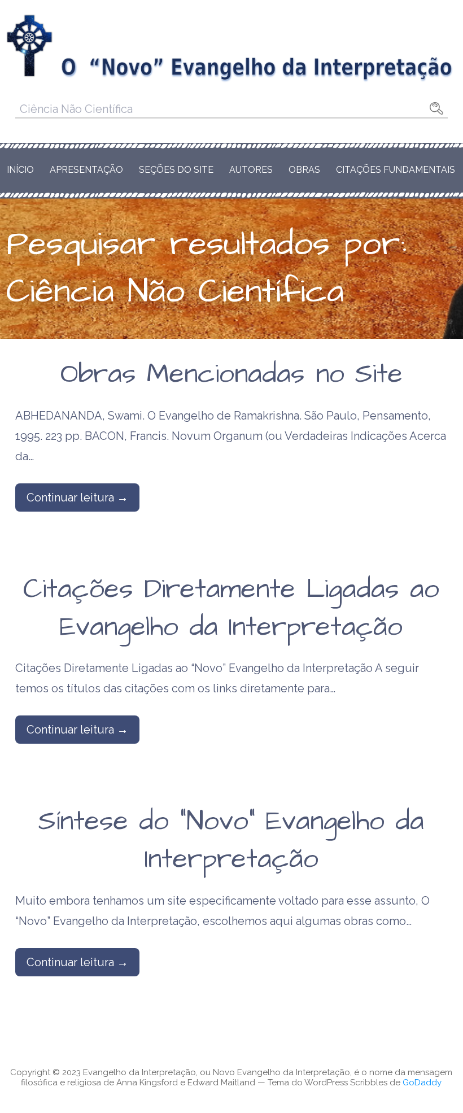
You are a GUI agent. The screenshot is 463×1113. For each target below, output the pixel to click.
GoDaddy (422, 1082)
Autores (251, 169)
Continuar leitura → (77, 497)
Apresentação (86, 169)
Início (20, 169)
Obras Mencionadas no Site (231, 374)
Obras (304, 169)
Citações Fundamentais (395, 169)
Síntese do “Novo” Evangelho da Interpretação (231, 840)
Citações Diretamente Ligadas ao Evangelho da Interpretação (231, 608)
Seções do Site (176, 169)
